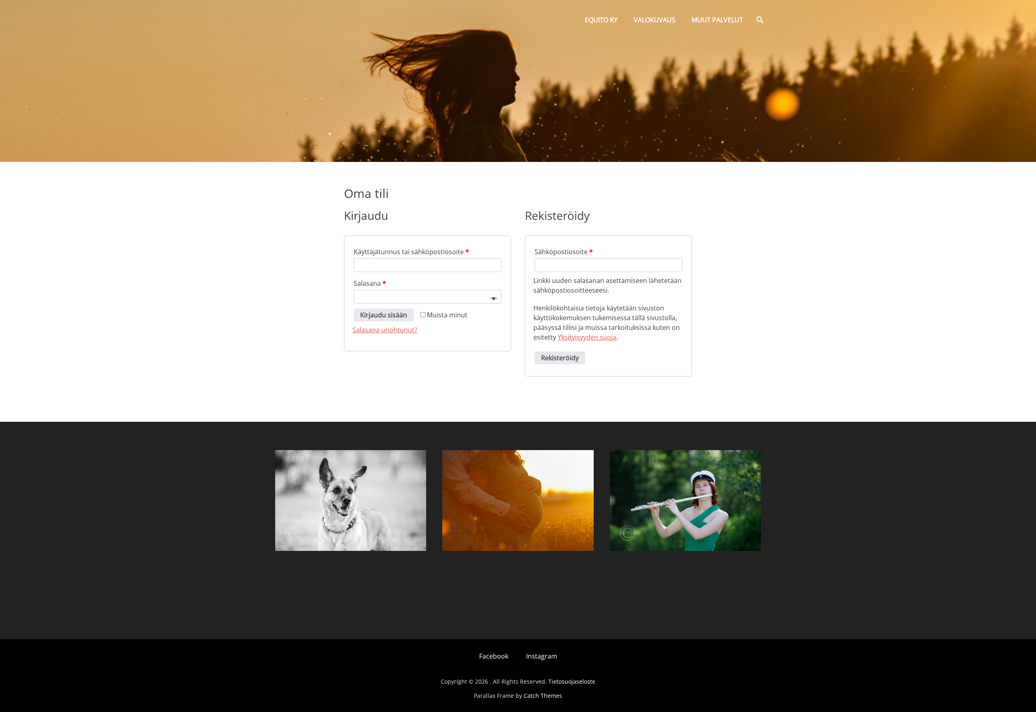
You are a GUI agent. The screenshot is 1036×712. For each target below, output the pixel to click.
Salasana (370, 283)
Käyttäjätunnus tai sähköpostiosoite (411, 251)
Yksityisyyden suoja (587, 337)
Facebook (493, 656)
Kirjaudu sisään (383, 314)
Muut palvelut (717, 19)
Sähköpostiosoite (564, 251)
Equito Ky (601, 19)
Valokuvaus (654, 19)
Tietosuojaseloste (571, 681)
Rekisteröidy (560, 357)
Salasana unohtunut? (384, 329)
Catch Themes (543, 695)
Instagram (541, 656)
